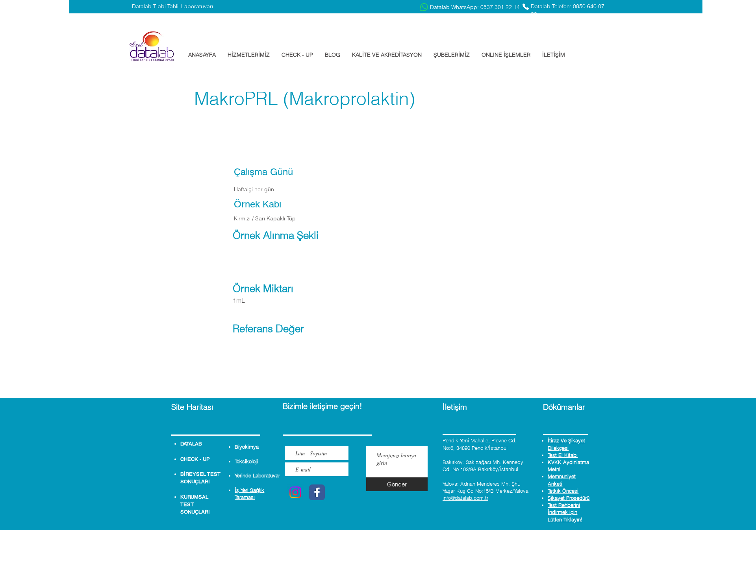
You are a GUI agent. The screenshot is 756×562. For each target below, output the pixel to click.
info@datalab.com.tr (465, 498)
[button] (249, 55)
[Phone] (526, 7)
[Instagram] (295, 492)
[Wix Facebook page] (317, 492)
